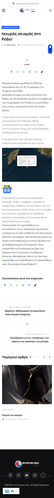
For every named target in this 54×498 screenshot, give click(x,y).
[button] (44, 356)
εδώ (12, 260)
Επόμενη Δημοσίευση (35, 334)
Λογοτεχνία (7, 410)
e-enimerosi (10, 45)
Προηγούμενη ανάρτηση (19, 307)
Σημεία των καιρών (12, 415)
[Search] (50, 10)
